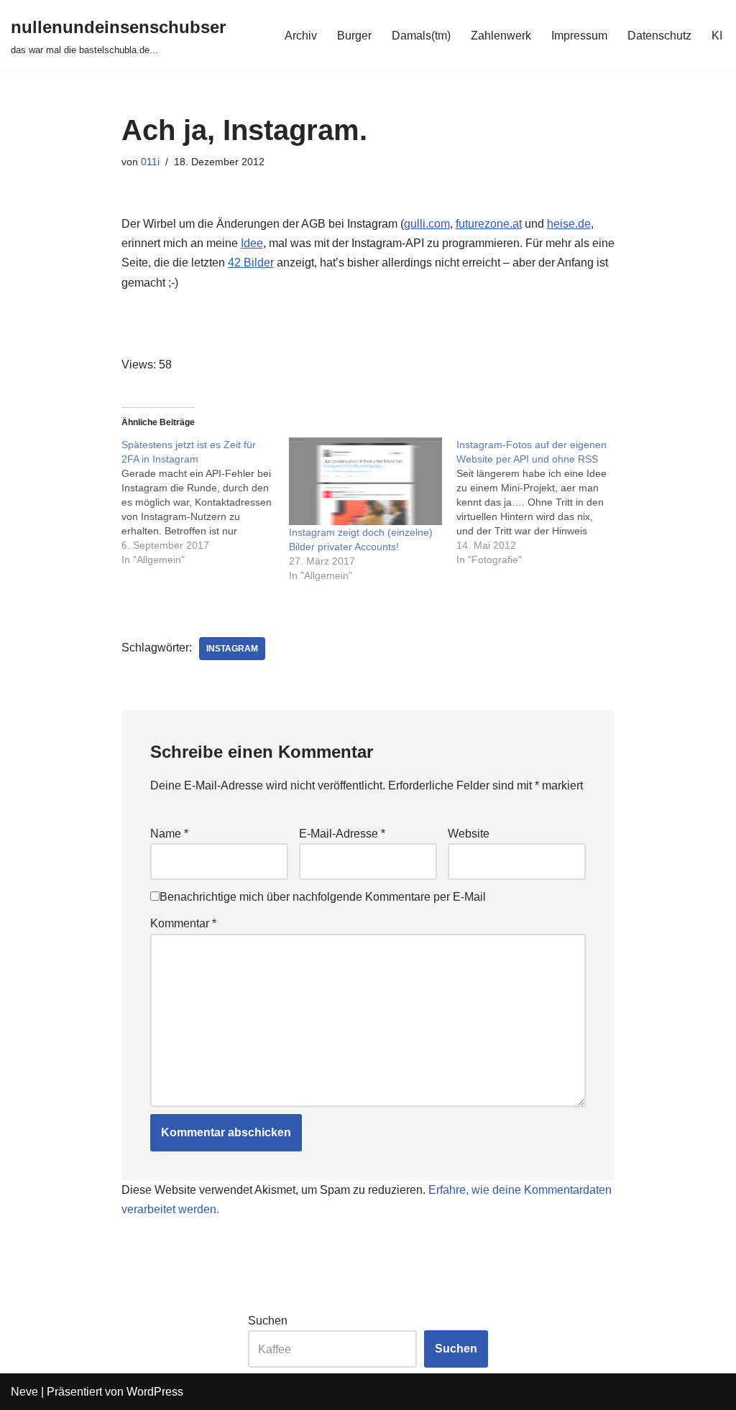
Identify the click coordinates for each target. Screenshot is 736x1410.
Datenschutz (659, 35)
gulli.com (427, 224)
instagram (232, 649)
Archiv (301, 35)
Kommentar (183, 923)
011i (150, 161)
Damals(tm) (421, 35)
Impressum (579, 35)
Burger (354, 35)
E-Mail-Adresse (342, 833)
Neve (24, 1392)
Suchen (268, 1320)
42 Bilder (251, 262)
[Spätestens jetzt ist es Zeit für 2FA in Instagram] (205, 502)
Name (169, 833)
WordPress (154, 1392)
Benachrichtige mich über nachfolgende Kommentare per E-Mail (323, 897)
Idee (252, 243)
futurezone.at (489, 224)
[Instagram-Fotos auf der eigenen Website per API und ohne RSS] (540, 502)
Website (468, 833)
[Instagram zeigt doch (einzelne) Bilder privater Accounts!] (365, 481)
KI (717, 35)
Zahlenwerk (501, 35)
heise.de (569, 224)
